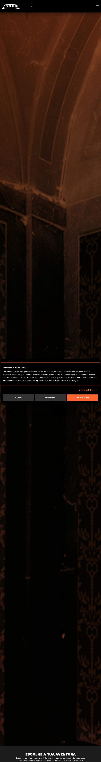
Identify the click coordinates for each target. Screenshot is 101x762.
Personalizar (49, 398)
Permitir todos (82, 398)
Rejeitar (18, 398)
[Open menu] (97, 6)
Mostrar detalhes (86, 390)
